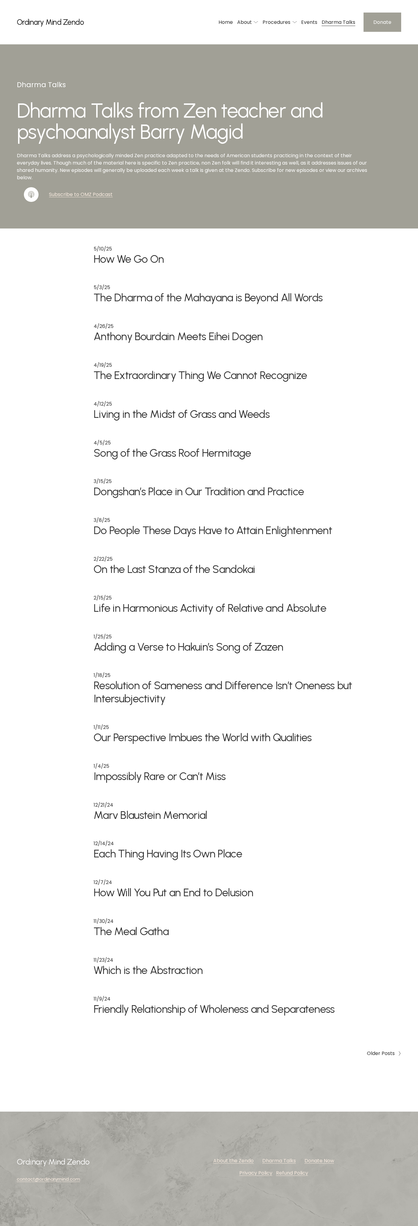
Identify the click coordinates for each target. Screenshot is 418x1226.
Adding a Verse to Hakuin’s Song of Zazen (188, 646)
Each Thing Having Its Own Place (168, 853)
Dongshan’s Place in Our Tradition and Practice (199, 491)
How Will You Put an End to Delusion (173, 892)
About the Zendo (233, 1160)
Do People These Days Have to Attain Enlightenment (213, 530)
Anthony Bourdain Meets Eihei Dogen (178, 336)
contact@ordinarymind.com (48, 1179)
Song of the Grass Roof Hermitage (172, 452)
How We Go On (129, 259)
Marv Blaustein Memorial (150, 815)
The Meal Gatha (131, 931)
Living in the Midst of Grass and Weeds (182, 414)
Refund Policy (292, 1172)
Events (309, 22)
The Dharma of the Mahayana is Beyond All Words (208, 297)
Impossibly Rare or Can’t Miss (160, 776)
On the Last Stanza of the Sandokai (174, 569)
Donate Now (319, 1160)
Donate (382, 22)
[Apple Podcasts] (31, 194)
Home (225, 22)
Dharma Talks (338, 22)
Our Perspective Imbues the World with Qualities (203, 737)
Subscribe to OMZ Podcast (81, 194)
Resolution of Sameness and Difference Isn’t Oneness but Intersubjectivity (223, 692)
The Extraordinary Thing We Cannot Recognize (200, 375)
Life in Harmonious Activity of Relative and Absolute (210, 608)
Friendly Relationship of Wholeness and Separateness (214, 1009)
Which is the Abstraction (148, 970)
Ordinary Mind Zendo (50, 22)
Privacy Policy (255, 1172)
